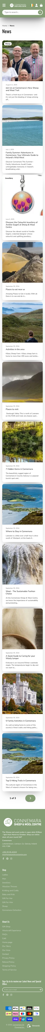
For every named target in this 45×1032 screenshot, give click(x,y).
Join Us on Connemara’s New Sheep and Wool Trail (22, 71)
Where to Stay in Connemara (22, 513)
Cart (41, 5)
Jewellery (6, 882)
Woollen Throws (9, 886)
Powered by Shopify (22, 1027)
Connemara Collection (11, 910)
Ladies (5, 874)
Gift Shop (6, 926)
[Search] (40, 12)
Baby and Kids (8, 894)
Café (4, 938)
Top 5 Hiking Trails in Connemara (22, 762)
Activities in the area (22, 331)
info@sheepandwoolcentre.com (14, 854)
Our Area (6, 950)
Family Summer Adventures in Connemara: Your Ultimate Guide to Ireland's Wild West (22, 139)
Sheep (5, 906)
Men (4, 878)
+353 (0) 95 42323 (9, 852)
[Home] (18, 5)
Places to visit (22, 391)
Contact (5, 954)
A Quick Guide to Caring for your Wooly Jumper (22, 640)
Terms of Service (9, 969)
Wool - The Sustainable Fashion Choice (22, 575)
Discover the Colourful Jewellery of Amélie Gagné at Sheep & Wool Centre (22, 207)
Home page (7, 942)
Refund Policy (8, 962)
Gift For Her (7, 898)
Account (36, 5)
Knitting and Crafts (10, 890)
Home (4, 25)
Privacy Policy (8, 958)
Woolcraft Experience (11, 930)
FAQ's (4, 934)
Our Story (6, 946)
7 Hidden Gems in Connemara (22, 452)
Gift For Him (7, 902)
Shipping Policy (9, 966)
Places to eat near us (22, 271)
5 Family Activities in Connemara (22, 702)
